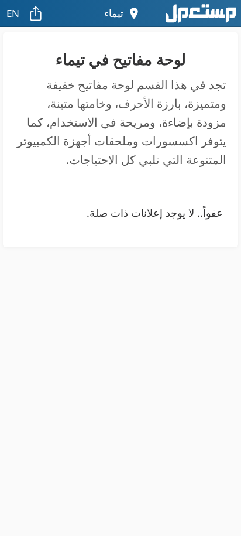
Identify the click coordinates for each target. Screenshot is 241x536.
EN (12, 13)
